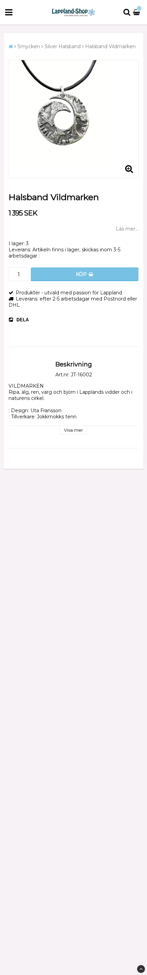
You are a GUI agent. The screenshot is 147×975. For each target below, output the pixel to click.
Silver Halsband (62, 46)
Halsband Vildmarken (110, 46)
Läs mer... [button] (127, 229)
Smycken (28, 46)
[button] (137, 12)
